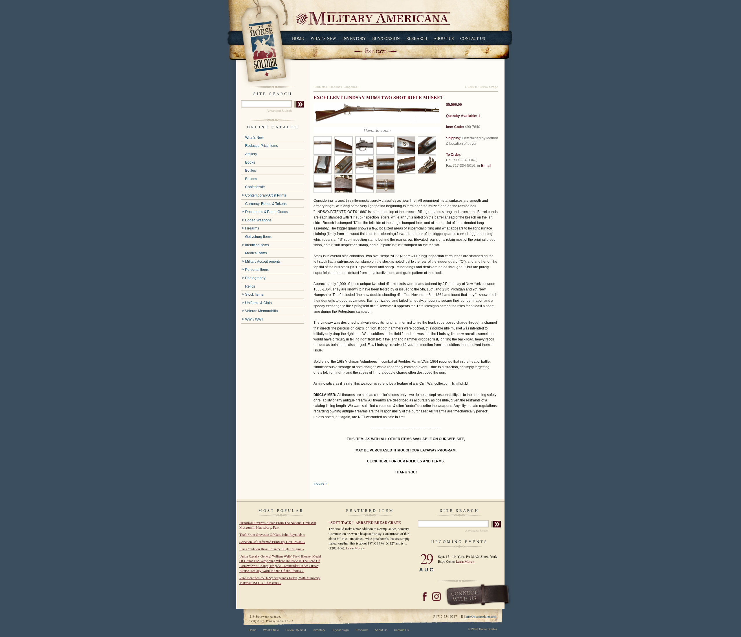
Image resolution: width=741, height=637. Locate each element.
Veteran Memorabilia (261, 311)
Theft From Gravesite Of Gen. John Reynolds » (272, 534)
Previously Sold (295, 630)
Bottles (250, 170)
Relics (250, 286)
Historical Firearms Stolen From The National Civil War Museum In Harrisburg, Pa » (277, 525)
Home (298, 38)
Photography (255, 278)
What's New (323, 38)
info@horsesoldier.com (480, 616)
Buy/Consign (386, 38)
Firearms (252, 228)
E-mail (486, 166)
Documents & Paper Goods (266, 212)
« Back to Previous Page (481, 86)
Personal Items (257, 270)
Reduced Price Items (261, 146)
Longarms (350, 86)
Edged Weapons (258, 220)
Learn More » (355, 548)
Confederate (255, 187)
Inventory (354, 38)
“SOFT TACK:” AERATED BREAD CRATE (365, 522)
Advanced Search (279, 110)
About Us (444, 38)
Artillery (251, 154)
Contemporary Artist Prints (265, 195)
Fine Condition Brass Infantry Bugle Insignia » (271, 549)
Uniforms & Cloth (258, 303)
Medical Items (256, 253)
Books (250, 162)
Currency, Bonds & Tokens (266, 204)
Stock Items (254, 294)
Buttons (251, 179)
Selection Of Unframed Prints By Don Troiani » (272, 541)
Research (416, 38)
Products (319, 86)
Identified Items (257, 245)
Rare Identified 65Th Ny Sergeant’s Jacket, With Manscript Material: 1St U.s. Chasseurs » (279, 580)
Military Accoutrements (262, 262)
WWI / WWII (254, 319)
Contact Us (472, 38)
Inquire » (320, 484)
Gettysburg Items (258, 237)
